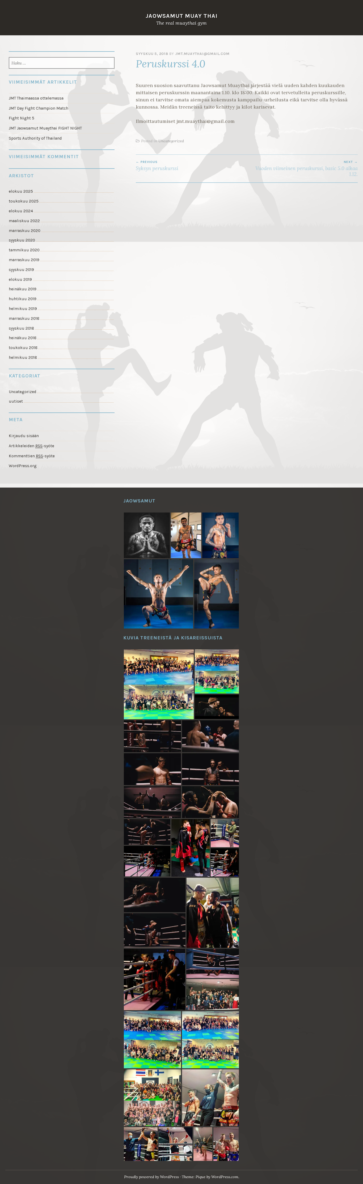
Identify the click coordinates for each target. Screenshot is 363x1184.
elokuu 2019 (20, 279)
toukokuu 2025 (24, 201)
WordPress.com (224, 1176)
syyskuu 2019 (21, 269)
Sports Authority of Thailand (35, 138)
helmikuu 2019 (23, 308)
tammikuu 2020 (24, 250)
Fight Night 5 (21, 118)
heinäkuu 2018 (22, 337)
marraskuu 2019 (24, 259)
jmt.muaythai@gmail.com (202, 54)
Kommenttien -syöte (32, 456)
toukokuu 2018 (23, 347)
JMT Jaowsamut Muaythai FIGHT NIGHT (45, 128)
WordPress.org (23, 465)
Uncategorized (171, 141)
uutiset (16, 401)
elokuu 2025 (21, 191)
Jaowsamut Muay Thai (182, 15)
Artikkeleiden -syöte (31, 446)
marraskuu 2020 (24, 230)
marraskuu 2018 (24, 318)
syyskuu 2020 (22, 240)
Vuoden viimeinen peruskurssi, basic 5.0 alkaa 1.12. (306, 168)
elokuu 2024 (21, 211)
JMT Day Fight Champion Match (38, 108)
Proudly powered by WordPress (151, 1176)
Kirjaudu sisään (24, 435)
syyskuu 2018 (21, 328)
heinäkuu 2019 (22, 289)
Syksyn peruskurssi (157, 165)
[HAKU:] (62, 63)
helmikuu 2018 (23, 357)
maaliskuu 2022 (24, 220)
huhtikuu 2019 (22, 298)
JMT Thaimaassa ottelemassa (36, 98)
